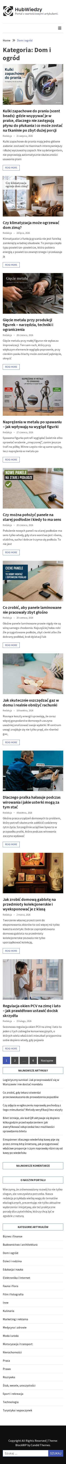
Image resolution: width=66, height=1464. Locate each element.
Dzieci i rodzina (12, 1261)
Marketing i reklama (15, 1319)
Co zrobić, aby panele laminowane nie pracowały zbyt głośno (32, 610)
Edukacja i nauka (13, 1269)
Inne (5, 1302)
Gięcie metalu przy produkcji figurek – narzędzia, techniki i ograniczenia (28, 324)
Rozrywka (9, 1377)
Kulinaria (8, 1311)
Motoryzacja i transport (18, 1344)
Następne (47, 1060)
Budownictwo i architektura (20, 1244)
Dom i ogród (10, 1253)
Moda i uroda (11, 1336)
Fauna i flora (10, 1286)
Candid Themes (40, 1445)
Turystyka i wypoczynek (17, 1410)
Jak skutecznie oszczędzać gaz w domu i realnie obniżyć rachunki (31, 703)
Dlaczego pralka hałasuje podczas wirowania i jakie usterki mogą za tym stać (31, 802)
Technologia (11, 1402)
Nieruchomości (12, 1352)
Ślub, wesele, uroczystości (19, 1385)
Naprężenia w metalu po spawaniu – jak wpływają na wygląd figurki (32, 424)
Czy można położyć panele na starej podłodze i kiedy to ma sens (32, 517)
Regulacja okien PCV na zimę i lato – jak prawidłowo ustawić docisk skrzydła (32, 1010)
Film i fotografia (13, 1294)
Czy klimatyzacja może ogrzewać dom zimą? (31, 225)
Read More (11, 167)
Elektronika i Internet (16, 1278)
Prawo (7, 1369)
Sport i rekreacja (13, 1394)
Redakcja (7, 136)
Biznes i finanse (12, 1236)
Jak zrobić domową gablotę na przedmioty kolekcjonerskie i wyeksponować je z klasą (29, 904)
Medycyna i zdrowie (15, 1327)
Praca (6, 1360)
